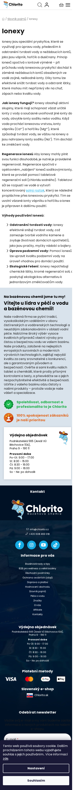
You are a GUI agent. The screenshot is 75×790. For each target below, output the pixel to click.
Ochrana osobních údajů (37, 577)
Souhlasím (36, 780)
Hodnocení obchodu (37, 586)
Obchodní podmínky (37, 573)
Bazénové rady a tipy (37, 563)
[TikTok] (55, 545)
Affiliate (37, 609)
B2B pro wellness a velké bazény (37, 568)
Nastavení (36, 768)
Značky (37, 600)
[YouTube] (43, 545)
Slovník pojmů (37, 591)
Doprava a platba (37, 582)
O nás (37, 605)
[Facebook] (19, 545)
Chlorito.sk (41, 695)
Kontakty (37, 614)
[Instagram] (31, 545)
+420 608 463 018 (39, 534)
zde (5, 758)
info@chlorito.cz (39, 529)
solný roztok (35, 190)
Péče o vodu (38, 596)
